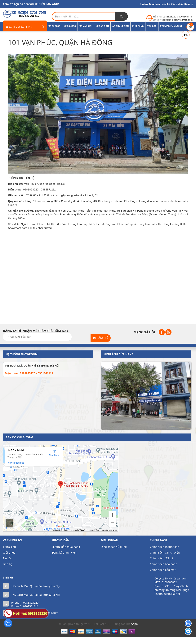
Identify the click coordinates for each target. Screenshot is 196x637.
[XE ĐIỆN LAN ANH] (24, 13)
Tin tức (144, 4)
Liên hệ (7, 564)
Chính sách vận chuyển (165, 552)
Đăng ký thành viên (64, 552)
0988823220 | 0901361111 (177, 16)
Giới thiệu (155, 4)
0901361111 (30, 606)
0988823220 (30, 602)
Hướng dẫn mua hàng (66, 547)
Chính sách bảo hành (163, 564)
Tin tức (7, 558)
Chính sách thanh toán (164, 547)
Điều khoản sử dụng (114, 547)
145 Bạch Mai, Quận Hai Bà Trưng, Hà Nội (32, 365)
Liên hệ (166, 4)
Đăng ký (189, 4)
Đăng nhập (177, 4)
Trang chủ (9, 547)
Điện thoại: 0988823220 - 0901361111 (29, 373)
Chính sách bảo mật (163, 570)
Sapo (134, 624)
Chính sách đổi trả (161, 558)
